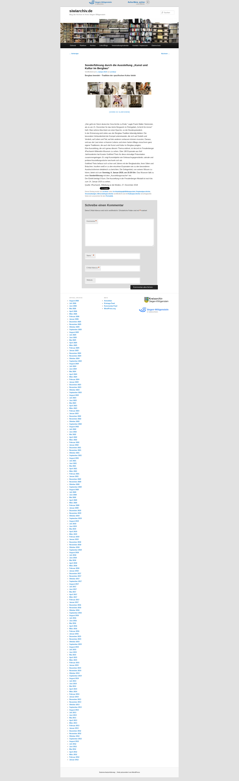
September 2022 (75, 424)
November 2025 (75, 324)
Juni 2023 (73, 400)
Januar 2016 (74, 634)
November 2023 (75, 387)
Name (90, 255)
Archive (92, 45)
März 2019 (73, 534)
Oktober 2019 (74, 516)
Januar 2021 (74, 476)
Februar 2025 (74, 348)
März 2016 (73, 629)
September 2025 (75, 329)
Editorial (73, 45)
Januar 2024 (74, 382)
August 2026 (74, 301)
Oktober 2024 (74, 358)
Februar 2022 (74, 442)
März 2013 (73, 723)
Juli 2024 (72, 366)
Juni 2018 (73, 558)
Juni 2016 (73, 621)
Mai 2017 (72, 592)
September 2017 (75, 581)
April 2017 (73, 594)
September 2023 (75, 392)
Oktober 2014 (74, 673)
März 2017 (73, 597)
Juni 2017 (73, 589)
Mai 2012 (72, 749)
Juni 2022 (73, 432)
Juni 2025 (73, 337)
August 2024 (74, 364)
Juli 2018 (72, 555)
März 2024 (73, 377)
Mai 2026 (72, 308)
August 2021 (74, 458)
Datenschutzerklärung (107, 772)
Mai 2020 (72, 497)
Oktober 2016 (74, 610)
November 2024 (75, 356)
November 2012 (75, 733)
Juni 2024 (73, 369)
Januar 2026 (74, 319)
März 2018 (73, 566)
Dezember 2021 (75, 448)
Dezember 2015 (75, 636)
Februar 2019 (74, 537)
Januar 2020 (74, 508)
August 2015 (74, 647)
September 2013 (75, 707)
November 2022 (75, 419)
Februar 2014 (74, 694)
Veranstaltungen (90, 194)
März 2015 (73, 660)
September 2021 (75, 455)
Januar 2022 (74, 445)
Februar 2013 (74, 726)
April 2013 (73, 720)
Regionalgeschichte (143, 191)
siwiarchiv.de (80, 11)
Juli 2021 (72, 461)
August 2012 (74, 741)
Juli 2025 (72, 335)
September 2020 (75, 487)
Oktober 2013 (74, 705)
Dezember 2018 (75, 542)
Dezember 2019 (75, 510)
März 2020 (73, 503)
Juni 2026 (73, 306)
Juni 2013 (73, 715)
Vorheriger (74, 53)
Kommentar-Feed (110, 306)
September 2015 (75, 644)
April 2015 (73, 657)
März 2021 (73, 471)
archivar (113, 72)
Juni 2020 (73, 495)
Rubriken (83, 45)
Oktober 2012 (74, 736)
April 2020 (73, 500)
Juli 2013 (72, 712)
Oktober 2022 (74, 421)
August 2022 (74, 427)
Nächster (165, 53)
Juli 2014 (72, 681)
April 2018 (73, 563)
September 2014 (75, 676)
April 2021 (73, 469)
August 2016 (74, 615)
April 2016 (73, 626)
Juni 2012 (73, 746)
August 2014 (74, 678)
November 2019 (75, 513)
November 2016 (75, 608)
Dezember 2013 (75, 699)
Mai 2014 (72, 686)
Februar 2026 (74, 316)
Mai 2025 (72, 340)
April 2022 (73, 437)
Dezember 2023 (75, 385)
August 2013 (74, 710)
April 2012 (73, 752)
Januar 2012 (74, 760)
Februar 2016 (74, 631)
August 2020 (74, 489)
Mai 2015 (72, 655)
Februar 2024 (74, 379)
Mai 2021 (72, 466)
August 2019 (74, 521)
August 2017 (74, 584)
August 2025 (74, 332)
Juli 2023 (72, 398)
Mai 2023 (72, 403)
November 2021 (75, 450)
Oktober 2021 (74, 453)
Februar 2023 (74, 411)
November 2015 (75, 639)
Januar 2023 (74, 413)
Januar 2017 (74, 602)
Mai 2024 (72, 371)
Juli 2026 (72, 303)
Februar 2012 (74, 757)
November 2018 (75, 545)
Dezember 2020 (75, 479)
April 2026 (73, 311)
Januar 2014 (74, 697)
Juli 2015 (72, 650)
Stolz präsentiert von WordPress (128, 772)
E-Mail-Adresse (93, 267)
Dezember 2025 (75, 322)
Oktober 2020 (74, 484)
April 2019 (73, 531)
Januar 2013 (74, 728)
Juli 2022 (72, 429)
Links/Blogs (103, 45)
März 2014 (73, 691)
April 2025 (73, 343)
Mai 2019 (72, 529)
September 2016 (75, 613)
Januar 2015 (74, 665)
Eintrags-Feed (109, 303)
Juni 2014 (73, 684)
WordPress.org (110, 308)
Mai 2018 (72, 560)
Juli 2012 (72, 744)
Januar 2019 (74, 539)
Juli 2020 (72, 492)
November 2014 (75, 671)
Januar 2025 (74, 350)
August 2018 (74, 552)
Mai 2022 (72, 434)
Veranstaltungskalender (120, 45)
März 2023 (73, 408)
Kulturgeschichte (134, 194)
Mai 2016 (72, 623)
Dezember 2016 (75, 605)
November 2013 (75, 702)
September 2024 (75, 361)
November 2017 (75, 576)
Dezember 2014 (75, 668)
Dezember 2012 (75, 731)
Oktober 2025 (74, 327)
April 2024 (73, 374)
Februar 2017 (74, 600)
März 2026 (73, 314)
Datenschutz (156, 45)
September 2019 (75, 518)
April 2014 (73, 689)
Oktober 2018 (74, 547)
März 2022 (73, 440)
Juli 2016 (72, 618)
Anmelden (108, 301)
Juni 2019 (73, 526)
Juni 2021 (73, 463)
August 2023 (74, 395)
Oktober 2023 (74, 390)
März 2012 (73, 754)
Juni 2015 (73, 652)
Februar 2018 (74, 568)
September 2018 (75, 550)
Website (89, 280)
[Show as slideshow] (119, 112)
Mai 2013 (72, 718)
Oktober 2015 (74, 642)
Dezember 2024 (75, 353)
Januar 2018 (74, 571)
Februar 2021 (74, 474)
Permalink (109, 196)
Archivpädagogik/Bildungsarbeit (124, 191)
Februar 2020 (74, 505)
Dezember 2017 (75, 573)
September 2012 (75, 739)
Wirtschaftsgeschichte (105, 194)
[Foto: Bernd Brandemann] (95, 88)
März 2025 (73, 345)
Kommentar (92, 221)
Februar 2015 (74, 663)
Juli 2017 (72, 587)
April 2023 (73, 406)
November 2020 (75, 482)
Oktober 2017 (74, 579)
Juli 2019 (72, 524)
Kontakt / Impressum (140, 45)
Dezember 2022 (75, 416)
